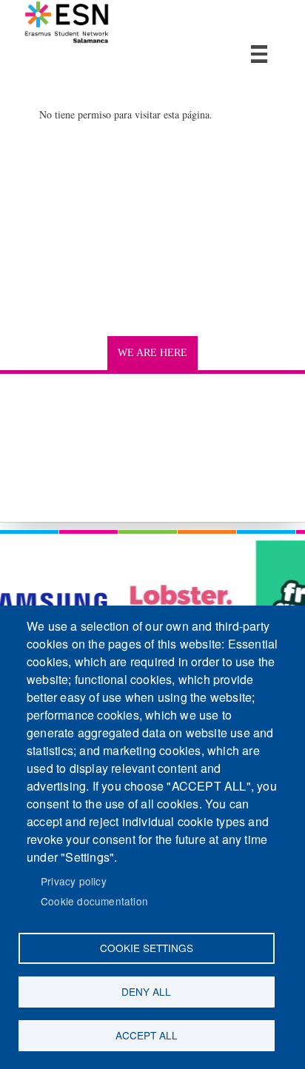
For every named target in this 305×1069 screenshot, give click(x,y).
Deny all (146, 991)
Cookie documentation (94, 901)
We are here (152, 352)
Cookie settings (146, 947)
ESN (47, 63)
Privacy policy (74, 881)
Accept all (146, 1035)
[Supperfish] (259, 54)
